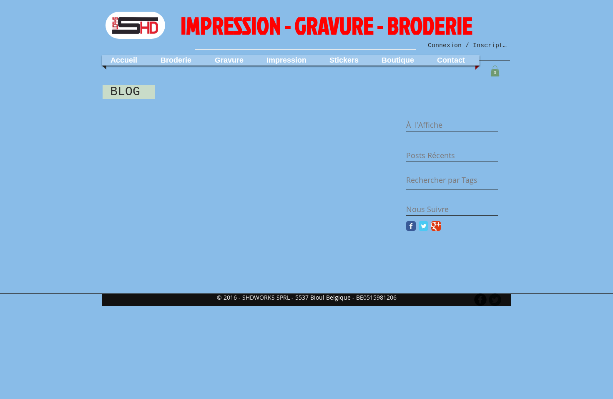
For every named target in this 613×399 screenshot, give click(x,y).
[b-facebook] (480, 299)
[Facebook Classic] (411, 226)
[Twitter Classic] (423, 226)
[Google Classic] (436, 226)
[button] (495, 71)
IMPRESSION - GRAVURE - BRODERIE (326, 25)
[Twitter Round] (495, 299)
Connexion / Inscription (467, 45)
